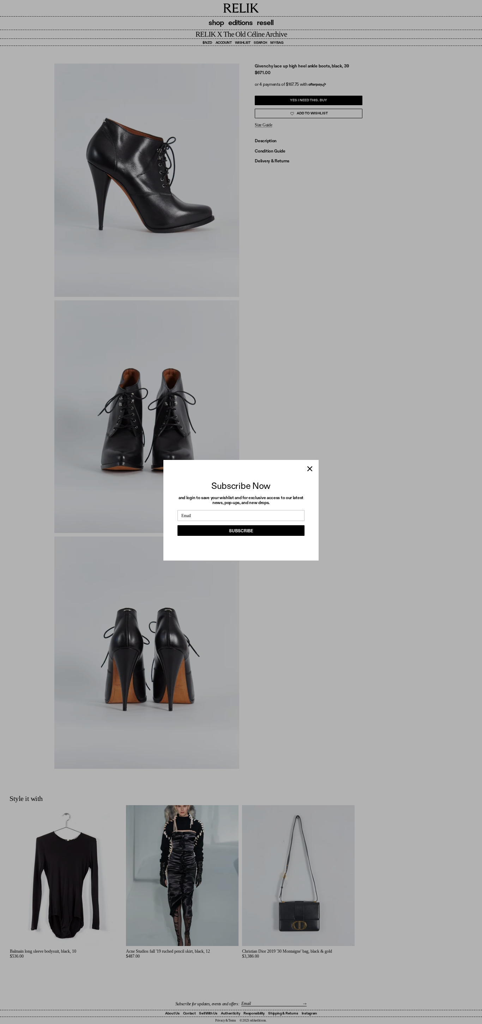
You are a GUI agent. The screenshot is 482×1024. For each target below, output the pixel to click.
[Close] (310, 469)
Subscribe (241, 531)
